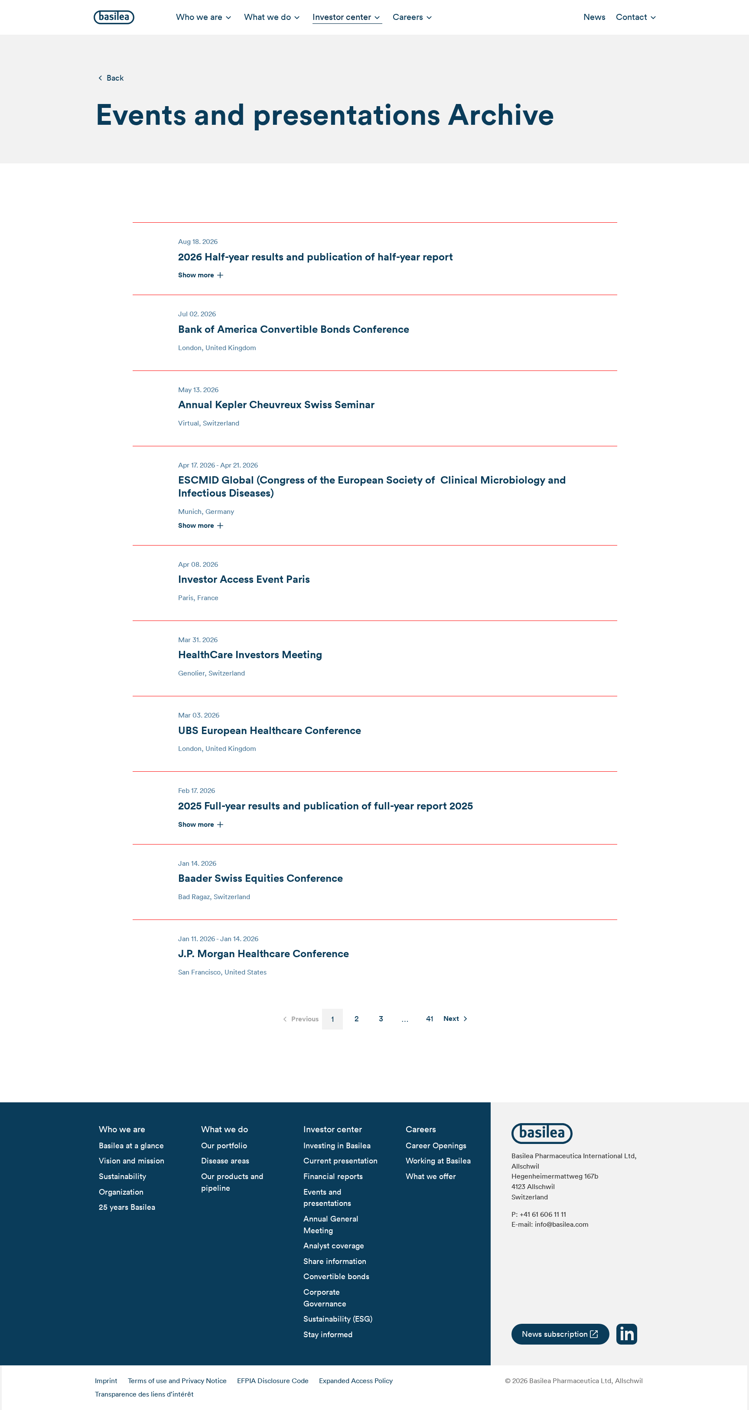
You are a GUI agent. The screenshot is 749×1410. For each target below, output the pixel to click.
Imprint (106, 1380)
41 (429, 1018)
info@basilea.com (562, 1224)
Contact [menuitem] (631, 17)
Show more (196, 274)
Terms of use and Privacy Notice (177, 1380)
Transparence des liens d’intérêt (144, 1394)
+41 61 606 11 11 (543, 1214)
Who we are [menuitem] (199, 17)
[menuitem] (122, 1129)
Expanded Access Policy (356, 1380)
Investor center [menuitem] (342, 17)
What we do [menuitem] (267, 17)
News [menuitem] (594, 17)
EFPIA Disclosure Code (273, 1380)
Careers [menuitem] (408, 17)
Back (115, 78)
